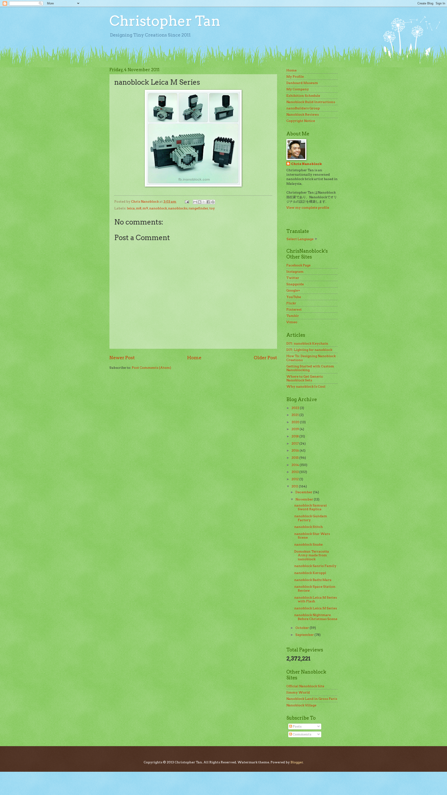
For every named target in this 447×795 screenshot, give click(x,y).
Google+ (293, 290)
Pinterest (294, 309)
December (304, 492)
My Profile (295, 76)
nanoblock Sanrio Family (315, 566)
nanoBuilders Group (303, 108)
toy (212, 208)
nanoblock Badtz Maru (313, 580)
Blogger (297, 762)
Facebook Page (298, 265)
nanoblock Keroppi (310, 573)
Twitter (292, 278)
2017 (295, 443)
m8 (138, 208)
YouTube (293, 297)
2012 (295, 479)
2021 (295, 415)
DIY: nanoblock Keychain (307, 343)
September (305, 635)
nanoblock (158, 208)
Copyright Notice (300, 121)
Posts (296, 726)
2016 (295, 450)
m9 (145, 208)
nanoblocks (177, 208)
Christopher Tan (164, 20)
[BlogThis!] (199, 202)
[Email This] (195, 202)
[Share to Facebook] (208, 202)
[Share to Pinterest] (212, 202)
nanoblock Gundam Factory (310, 518)
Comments (301, 734)
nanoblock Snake (308, 544)
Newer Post (122, 357)
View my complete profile (307, 207)
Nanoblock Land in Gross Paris (311, 699)
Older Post (265, 357)
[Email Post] (186, 201)
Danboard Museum (302, 83)
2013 (295, 472)
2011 (295, 486)
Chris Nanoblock (306, 164)
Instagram (295, 271)
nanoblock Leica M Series (315, 608)
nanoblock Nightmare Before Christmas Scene (315, 617)
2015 (295, 458)
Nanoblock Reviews (302, 114)
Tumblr (292, 316)
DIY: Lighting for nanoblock (309, 350)
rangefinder (198, 208)
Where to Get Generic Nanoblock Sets (304, 378)
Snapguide (295, 284)
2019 (295, 429)
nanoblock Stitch (308, 527)
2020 (295, 422)
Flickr (291, 303)
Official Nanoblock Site (305, 686)
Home (194, 357)
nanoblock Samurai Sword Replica (310, 507)
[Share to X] (204, 202)
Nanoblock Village (301, 705)
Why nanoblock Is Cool (305, 386)
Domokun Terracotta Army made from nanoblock (311, 555)
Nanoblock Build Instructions (310, 102)
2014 (295, 465)
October (302, 628)
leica (131, 208)
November (304, 499)
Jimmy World (298, 692)
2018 (295, 436)
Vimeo (291, 322)
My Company (297, 89)
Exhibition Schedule (303, 95)
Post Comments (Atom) (151, 367)
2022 (295, 408)
